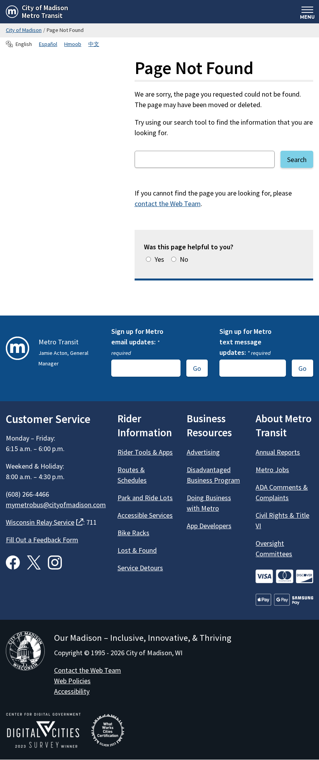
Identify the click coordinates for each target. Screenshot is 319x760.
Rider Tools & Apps (145, 452)
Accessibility (71, 691)
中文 (93, 44)
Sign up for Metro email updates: (137, 341)
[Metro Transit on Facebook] (13, 562)
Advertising (203, 452)
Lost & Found (137, 550)
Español (48, 44)
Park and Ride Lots (145, 497)
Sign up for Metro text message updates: (245, 342)
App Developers (209, 525)
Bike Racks (133, 532)
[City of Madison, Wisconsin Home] (25, 652)
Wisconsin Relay (44, 522)
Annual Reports (278, 452)
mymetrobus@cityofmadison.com (56, 504)
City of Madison (24, 30)
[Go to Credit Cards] (284, 576)
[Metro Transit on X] (34, 562)
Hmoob (72, 44)
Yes (159, 259)
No (184, 259)
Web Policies (72, 680)
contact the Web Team (168, 203)
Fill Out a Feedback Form (42, 539)
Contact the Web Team (87, 670)
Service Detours (140, 567)
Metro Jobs (272, 469)
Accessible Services (145, 515)
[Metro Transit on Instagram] (55, 562)
